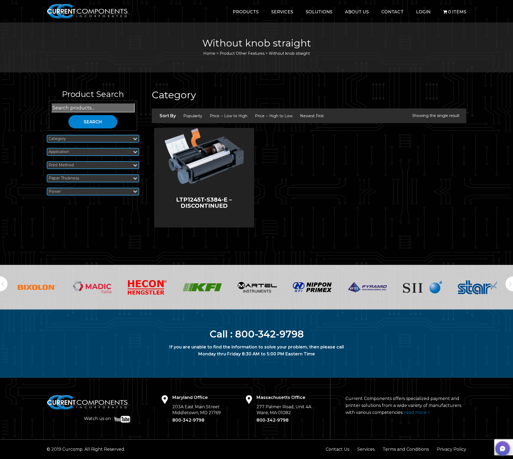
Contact (392, 11)
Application (59, 152)
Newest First (312, 115)
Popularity (192, 115)
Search (93, 121)
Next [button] (509, 283)
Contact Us (337, 449)
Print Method (61, 165)
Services (282, 11)
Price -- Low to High (228, 115)
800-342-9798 (269, 334)
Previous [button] (3, 283)
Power (55, 192)
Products (246, 11)
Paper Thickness (64, 178)
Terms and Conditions (406, 449)
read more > (417, 412)
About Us (357, 11)
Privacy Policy (451, 449)
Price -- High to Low (274, 115)
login (423, 11)
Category (57, 139)
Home (209, 53)
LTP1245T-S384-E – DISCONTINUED (204, 202)
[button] (502, 448)
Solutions (319, 11)
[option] (37, 287)
